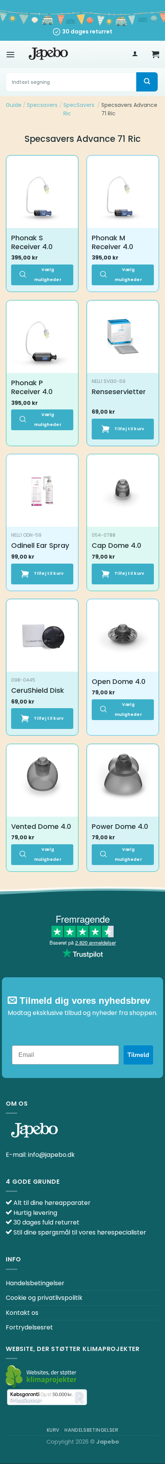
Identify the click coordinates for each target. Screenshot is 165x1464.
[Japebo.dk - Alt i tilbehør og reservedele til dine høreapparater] (48, 54)
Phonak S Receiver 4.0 (32, 242)
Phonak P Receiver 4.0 (32, 387)
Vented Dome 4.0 (41, 826)
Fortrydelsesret (29, 1327)
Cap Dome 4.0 (116, 545)
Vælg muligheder (47, 275)
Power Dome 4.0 (120, 826)
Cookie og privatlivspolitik (44, 1297)
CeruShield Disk (37, 690)
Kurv (53, 1430)
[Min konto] (134, 54)
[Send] (147, 82)
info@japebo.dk (51, 1154)
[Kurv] (155, 54)
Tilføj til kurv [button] (129, 429)
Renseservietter (119, 391)
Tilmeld (138, 1055)
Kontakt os (22, 1312)
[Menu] (10, 54)
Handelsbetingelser (35, 1283)
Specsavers (42, 105)
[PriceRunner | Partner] (47, 1397)
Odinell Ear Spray (40, 545)
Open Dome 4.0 (118, 681)
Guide (13, 105)
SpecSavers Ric (78, 109)
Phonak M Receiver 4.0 (112, 242)
